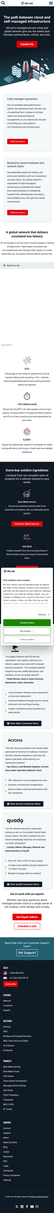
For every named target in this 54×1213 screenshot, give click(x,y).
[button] (51, 3)
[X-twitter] (16, 1206)
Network (7, 1001)
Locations (7, 1005)
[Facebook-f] (27, 1206)
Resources (8, 1156)
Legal (5, 1166)
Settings (42, 614)
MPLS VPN (8, 1104)
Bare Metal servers (27, 502)
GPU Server (8, 1076)
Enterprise (7, 1050)
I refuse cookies (27, 639)
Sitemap (7, 1180)
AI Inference (8, 1045)
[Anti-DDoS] (27, 538)
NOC (5, 1161)
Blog (5, 1147)
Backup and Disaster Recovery (17, 1036)
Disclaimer (8, 1170)
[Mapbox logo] (6, 344)
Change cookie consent (38, 1197)
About (6, 1137)
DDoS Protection (11, 1095)
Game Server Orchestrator (15, 1081)
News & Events (10, 1142)
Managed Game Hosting (14, 1085)
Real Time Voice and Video (15, 1041)
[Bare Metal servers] (27, 493)
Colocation (8, 1100)
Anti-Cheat (8, 1090)
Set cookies (25, 631)
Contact (6, 1128)
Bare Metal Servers (12, 1067)
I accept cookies (27, 623)
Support (7, 1133)
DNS (5, 1031)
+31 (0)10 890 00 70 (18, 978)
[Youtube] (31, 1206)
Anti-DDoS (27, 546)
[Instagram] (37, 1206)
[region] (27, 308)
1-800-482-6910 (16, 973)
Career (6, 1152)
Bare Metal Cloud (11, 1071)
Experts (6, 1010)
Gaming (7, 1026)
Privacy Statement (11, 1175)
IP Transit (7, 1109)
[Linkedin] (21, 1206)
